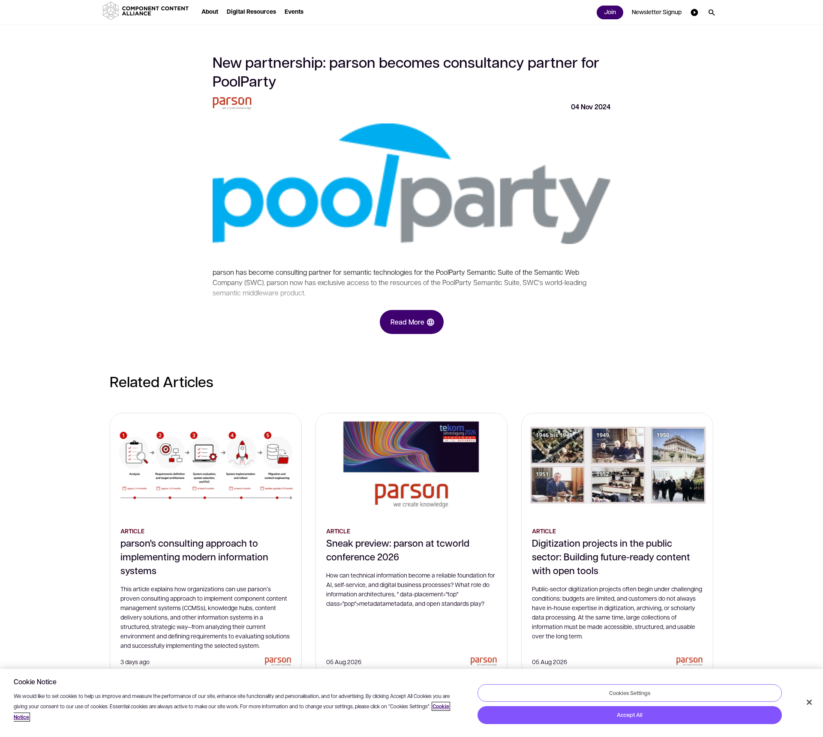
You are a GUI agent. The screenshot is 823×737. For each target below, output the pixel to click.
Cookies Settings (629, 692)
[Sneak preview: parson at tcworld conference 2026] (411, 464)
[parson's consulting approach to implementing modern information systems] (205, 464)
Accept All (630, 715)
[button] (147, 11)
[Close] (809, 702)
